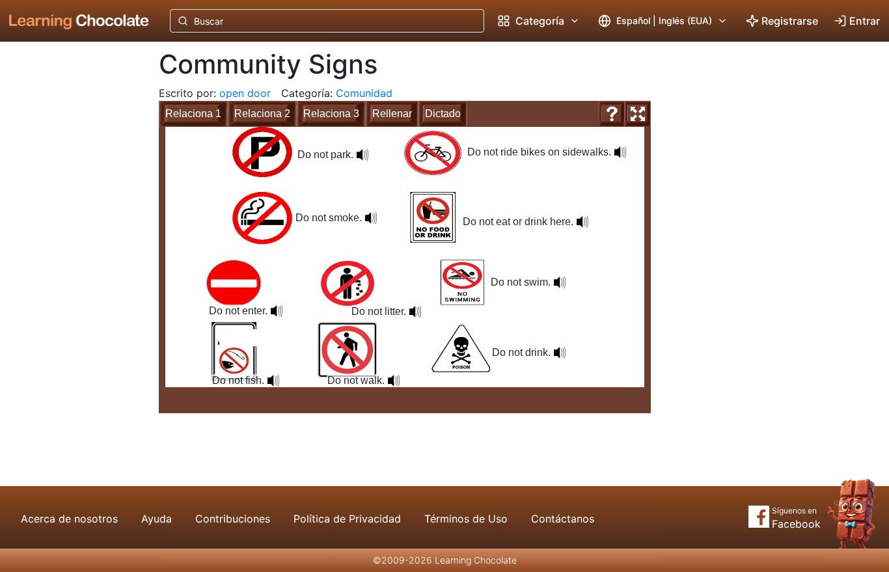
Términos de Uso (466, 518)
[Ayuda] (612, 114)
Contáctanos (562, 518)
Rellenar (392, 113)
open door (245, 93)
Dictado (443, 113)
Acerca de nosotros (69, 518)
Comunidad (364, 93)
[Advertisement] (69, 257)
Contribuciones (232, 518)
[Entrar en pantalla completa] (638, 114)
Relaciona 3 (331, 113)
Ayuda (156, 518)
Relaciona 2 (262, 113)
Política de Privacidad (347, 518)
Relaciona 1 (193, 113)
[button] (362, 154)
